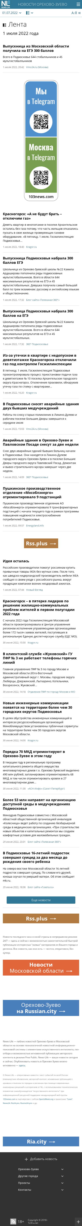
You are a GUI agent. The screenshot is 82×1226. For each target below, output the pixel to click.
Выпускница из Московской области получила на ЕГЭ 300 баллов (36, 48)
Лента (17, 24)
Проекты (24, 1183)
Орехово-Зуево (28, 1169)
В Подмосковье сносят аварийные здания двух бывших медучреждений (41, 406)
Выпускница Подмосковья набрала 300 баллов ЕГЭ (38, 260)
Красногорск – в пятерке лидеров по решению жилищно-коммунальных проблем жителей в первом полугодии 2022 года (39, 607)
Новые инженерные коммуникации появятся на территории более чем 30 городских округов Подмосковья (37, 707)
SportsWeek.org (46, 1099)
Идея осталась (16, 561)
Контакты (24, 1189)
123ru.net (33, 1222)
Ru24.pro (15, 1103)
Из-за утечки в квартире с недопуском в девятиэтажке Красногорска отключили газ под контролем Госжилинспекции (39, 359)
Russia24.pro (26, 1103)
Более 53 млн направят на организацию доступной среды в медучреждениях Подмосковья (39, 804)
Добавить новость (43, 1159)
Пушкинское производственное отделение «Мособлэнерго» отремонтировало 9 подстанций (32, 492)
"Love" (69, 1099)
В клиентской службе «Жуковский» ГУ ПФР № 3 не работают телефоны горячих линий (39, 658)
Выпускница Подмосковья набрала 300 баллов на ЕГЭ (38, 313)
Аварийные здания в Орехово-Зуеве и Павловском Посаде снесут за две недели (41, 442)
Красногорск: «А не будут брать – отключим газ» (32, 216)
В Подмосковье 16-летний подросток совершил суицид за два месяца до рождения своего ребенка (36, 857)
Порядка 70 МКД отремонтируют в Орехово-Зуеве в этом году (34, 753)
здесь (22, 1065)
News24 (6, 1103)
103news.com (9, 1099)
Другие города (28, 1176)
